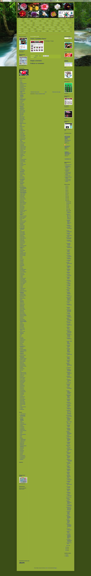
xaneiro (67, 545)
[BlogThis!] (44, 56)
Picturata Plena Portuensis (22, 347)
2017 (66, 199)
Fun (20, 230)
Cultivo (63, 20)
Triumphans (22, 392)
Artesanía (46, 18)
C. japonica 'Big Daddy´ (69, 236)
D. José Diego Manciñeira (22, 171)
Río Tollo (21, 370)
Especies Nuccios (68, 164)
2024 (66, 188)
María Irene (22, 302)
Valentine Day (22, 396)
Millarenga (22, 310)
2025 (66, 187)
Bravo (21, 125)
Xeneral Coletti (22, 404)
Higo (50, 25)
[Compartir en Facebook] (47, 56)
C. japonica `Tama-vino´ (68, 212)
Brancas (19, 20)
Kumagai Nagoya (23, 269)
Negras (58, 27)
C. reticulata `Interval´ (68, 487)
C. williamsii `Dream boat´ (69, 479)
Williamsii (21, 459)
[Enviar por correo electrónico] (43, 56)
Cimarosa (21, 150)
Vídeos (56, 31)
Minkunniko (22, 311)
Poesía (32, 29)
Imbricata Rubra (23, 254)
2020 (66, 194)
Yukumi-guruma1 (23, 406)
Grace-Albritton (22, 234)
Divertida (21, 181)
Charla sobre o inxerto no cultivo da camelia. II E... (69, 299)
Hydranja (21, 251)
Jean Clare (22, 259)
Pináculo (21, 348)
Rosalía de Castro (23, 366)
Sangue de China (23, 372)
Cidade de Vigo (22, 149)
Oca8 (21, 334)
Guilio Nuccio (22, 243)
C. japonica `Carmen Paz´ (69, 305)
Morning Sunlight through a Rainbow (23, 321)
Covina (21, 168)
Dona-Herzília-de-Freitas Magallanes (23, 192)
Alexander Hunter (23, 86)
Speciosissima (22, 381)
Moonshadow (22, 319)
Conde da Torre (22, 161)
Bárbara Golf (22, 126)
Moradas (29, 27)
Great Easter (22, 240)
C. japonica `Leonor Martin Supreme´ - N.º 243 (68, 350)
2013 (66, 550)
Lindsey (21, 287)
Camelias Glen (67, 175)
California (21, 129)
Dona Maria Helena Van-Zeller (23, 190)
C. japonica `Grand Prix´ (68, 281)
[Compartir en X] (45, 56)
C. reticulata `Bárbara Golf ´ (69, 247)
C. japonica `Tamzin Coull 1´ (69, 354)
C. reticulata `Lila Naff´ (68, 285)
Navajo (21, 322)
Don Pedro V (22, 186)
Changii (21, 141)
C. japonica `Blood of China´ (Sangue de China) (68, 222)
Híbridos (21, 438)
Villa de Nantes (22, 399)
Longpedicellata (23, 439)
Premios (46, 29)
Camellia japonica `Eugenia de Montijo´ (68, 502)
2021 (66, 193)
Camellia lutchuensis (68, 436)
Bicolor (67, 18)
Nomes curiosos (66, 27)
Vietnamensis (22, 458)
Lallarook (21, 275)
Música (40, 27)
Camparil (21, 131)
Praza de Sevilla (23, 355)
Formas (25, 25)
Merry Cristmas (22, 309)
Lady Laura (22, 273)
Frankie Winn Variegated (22, 229)
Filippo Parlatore (23, 217)
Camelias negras (68, 290)
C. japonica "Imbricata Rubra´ (68, 470)
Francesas (37, 25)
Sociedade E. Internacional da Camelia (68, 167)
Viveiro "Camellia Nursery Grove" (68, 456)
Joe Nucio (22, 261)
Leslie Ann (22, 284)
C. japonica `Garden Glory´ (68, 346)
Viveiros (50, 31)
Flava (21, 433)
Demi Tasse (22, 176)
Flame (21, 219)
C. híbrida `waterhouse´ (69, 495)
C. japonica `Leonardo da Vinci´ (69, 325)
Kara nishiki (22, 264)
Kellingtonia (22, 265)
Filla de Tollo (22, 218)
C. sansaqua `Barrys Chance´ (68, 400)
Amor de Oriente (23, 88)
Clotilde (21, 156)
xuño (67, 206)
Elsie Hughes (22, 207)
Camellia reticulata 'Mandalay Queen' (68, 517)
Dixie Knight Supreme (22, 183)
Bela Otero (22, 113)
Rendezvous (22, 363)
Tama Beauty (22, 385)
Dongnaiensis (22, 429)
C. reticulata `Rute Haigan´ (69, 241)
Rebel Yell (22, 362)
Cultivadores (56, 20)
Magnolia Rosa (22, 294)
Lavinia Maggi (22, 279)
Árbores (68, 31)
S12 (20, 371)
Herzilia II (21, 244)
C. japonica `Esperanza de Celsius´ (68, 370)
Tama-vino (22, 387)
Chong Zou (22, 144)
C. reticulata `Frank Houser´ (68, 250)
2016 (66, 200)
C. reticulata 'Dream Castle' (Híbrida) (68, 513)
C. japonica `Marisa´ (68, 308)
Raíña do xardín (23, 359)
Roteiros (66, 29)
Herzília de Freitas (23, 245)
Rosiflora (21, 367)
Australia (61, 18)
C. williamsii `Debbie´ (68, 481)
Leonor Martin (22, 283)
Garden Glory (22, 231)
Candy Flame (22, 133)
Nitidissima (22, 444)
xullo (67, 204)
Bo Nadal (21, 120)
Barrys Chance (22, 110)
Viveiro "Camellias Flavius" (68, 453)
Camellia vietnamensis (69, 231)
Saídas (19, 31)
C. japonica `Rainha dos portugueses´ (69, 331)
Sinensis (21, 453)
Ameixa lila (22, 87)
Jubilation (21, 263)
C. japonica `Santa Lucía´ (69, 296)
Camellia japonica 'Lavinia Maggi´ (68, 521)
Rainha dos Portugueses (22, 357)
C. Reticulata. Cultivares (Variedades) (69, 316)
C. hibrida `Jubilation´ (68, 283)
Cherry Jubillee (22, 142)
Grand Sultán (22, 236)
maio (67, 207)
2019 (66, 196)
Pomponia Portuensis (22, 353)
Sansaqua (22, 451)
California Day (22, 130)
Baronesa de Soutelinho (22, 109)
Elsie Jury (21, 205)
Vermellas (44, 31)
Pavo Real (22, 342)
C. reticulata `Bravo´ (68, 253)
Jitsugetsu (22, 260)
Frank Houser (22, 225)
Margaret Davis (22, 298)
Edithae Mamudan (23, 202)
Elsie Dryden (22, 206)
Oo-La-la (21, 337)
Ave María (22, 101)
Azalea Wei (22, 103)
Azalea (21, 102)
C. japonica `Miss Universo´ (68, 328)
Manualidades (21, 27)
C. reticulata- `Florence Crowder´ (68, 244)
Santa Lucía (22, 375)
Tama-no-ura (22, 386)
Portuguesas (39, 29)
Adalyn (21, 82)
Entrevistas (48, 22)
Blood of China (22, 119)
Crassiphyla (22, 169)
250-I (21, 81)
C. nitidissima (68, 367)
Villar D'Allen (22, 400)
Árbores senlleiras (21, 33)
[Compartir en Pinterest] (48, 56)
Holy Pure (21, 249)
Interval (21, 256)
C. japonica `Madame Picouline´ (68, 429)
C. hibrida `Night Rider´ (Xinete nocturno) (69, 342)
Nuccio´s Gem (22, 331)
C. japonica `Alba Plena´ (68, 403)
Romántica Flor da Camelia (68, 238)
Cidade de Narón (23, 146)
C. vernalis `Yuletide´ (68, 313)
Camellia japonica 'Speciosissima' (69, 364)
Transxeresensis (23, 391)
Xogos (62, 31)
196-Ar (21, 79)
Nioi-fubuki (22, 326)
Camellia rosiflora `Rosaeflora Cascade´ (68, 392)
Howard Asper (22, 250)
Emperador (22, 209)
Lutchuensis (22, 289)
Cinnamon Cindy (23, 151)
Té (38, 31)
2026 (66, 186)
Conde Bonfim (22, 160)
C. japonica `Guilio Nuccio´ (68, 278)
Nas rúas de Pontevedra (49, 27)
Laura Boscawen (23, 278)
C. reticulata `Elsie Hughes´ (68, 361)
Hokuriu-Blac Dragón (22, 247)
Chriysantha (22, 145)
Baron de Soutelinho (22, 107)
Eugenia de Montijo (22, 214)
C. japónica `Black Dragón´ (68, 473)
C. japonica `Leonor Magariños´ (68, 293)
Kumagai (21, 268)
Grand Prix (22, 235)
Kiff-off (21, 266)
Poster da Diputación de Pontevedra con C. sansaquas (68, 216)
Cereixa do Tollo (23, 138)
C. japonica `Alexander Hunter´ (68, 405)
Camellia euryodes (68, 499)
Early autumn (22, 201)
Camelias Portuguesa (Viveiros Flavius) (68, 419)
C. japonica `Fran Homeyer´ (68, 532)
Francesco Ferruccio (22, 224)
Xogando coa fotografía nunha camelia (68, 396)
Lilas (66, 25)
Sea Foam (22, 376)
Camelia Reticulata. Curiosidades (69, 319)
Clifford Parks (22, 155)
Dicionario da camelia (39, 22)
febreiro (67, 210)
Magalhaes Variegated (22, 293)
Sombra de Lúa (22, 380)
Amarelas (32, 18)
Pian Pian (21, 344)
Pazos (19, 29)
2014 (66, 548)
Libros (61, 25)
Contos (50, 20)
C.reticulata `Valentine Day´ (68, 463)
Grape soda (22, 239)
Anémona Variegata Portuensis (22, 95)
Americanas (39, 18)
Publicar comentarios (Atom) (40, 93)
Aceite (26, 18)
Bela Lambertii (22, 111)
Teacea (21, 454)
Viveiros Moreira (68, 172)
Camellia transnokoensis (69, 484)
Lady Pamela (22, 274)
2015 (66, 547)
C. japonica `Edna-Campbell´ (68, 466)
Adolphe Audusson (23, 83)
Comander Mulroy (23, 159)
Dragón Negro (22, 195)
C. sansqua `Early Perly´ (68, 258)
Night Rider (22, 324)
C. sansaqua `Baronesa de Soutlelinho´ (69, 540)
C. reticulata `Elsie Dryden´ (69, 228)
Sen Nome (26, 31)
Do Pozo (21, 184)
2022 (66, 191)
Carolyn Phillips (22, 135)
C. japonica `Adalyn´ (68, 233)
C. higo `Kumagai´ (68, 288)
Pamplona (22, 338)
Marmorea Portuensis (22, 301)
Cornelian (21, 165)
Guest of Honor (22, 241)
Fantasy (21, 431)
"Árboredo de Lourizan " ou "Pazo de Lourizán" (69, 335)
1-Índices (20, 18)
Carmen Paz (22, 134)
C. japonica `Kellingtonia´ (69, 226)
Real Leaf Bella (22, 361)
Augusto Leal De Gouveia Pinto (23, 99)
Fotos (30, 25)
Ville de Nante (22, 401)
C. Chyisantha (68, 382)
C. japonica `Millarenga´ (68, 408)
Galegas (43, 25)
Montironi (21, 318)
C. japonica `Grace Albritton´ (68, 357)
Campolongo (27, 20)
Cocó (21, 158)
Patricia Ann (22, 341)
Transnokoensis (23, 456)
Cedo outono (22, 136)
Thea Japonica (22, 390)
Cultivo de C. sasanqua (68, 322)
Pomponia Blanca (23, 349)
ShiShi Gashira (22, 377)
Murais (34, 27)
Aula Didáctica (53, 18)
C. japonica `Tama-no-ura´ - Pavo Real (69, 460)
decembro (68, 201)
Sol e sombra (22, 378)
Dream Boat (22, 196)
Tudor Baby (22, 394)
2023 (66, 190)
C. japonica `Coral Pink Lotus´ (68, 380)
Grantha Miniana (23, 238)
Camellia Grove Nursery (68, 181)
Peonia (21, 343)
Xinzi (21, 405)
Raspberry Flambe (23, 358)
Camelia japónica (23, 424)
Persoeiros (26, 29)
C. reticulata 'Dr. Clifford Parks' (69, 505)
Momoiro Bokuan (23, 314)
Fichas (70, 22)
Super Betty (22, 382)
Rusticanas (22, 450)
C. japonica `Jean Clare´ (68, 275)
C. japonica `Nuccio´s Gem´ (68, 490)
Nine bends (22, 325)
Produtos (53, 29)
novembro (68, 203)
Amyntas (21, 417)
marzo (67, 209)
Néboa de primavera (22, 333)
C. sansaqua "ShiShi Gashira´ (68, 443)
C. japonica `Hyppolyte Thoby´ (68, 266)
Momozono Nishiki (23, 315)
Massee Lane (22, 304)
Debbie (21, 175)
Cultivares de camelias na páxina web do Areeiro (68, 508)
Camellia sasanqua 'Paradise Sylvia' (68, 439)
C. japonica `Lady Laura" (69, 529)
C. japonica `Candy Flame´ (68, 385)
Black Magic (22, 118)
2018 (66, 197)
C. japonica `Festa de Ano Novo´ (69, 449)
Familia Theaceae (23, 430)
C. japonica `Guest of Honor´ (68, 270)
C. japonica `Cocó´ (68, 302)
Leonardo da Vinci (23, 280)
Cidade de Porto (23, 147)
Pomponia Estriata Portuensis (23, 351)
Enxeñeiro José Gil (23, 210)
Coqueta (21, 163)
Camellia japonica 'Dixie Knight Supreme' (68, 433)
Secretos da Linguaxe (67, 171)
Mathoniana (22, 305)
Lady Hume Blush (23, 271)
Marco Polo (22, 296)
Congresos (44, 20)
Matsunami (22, 306)
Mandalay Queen (23, 295)
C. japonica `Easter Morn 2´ (69, 377)
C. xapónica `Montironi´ (68, 493)
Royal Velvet (22, 368)
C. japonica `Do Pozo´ (69, 543)
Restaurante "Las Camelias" (68, 446)
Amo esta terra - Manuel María (69, 416)
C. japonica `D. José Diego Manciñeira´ (68, 310)
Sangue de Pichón (23, 373)
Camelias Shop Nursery (68, 174)
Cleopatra (21, 154)
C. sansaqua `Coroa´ (68, 261)
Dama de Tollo (22, 174)
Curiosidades (20, 22)
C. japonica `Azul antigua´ (69, 388)
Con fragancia (36, 20)
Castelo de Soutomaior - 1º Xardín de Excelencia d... (69, 525)
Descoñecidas (29, 22)
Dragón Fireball (22, 193)
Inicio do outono (23, 255)
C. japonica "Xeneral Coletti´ (68, 426)
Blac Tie (21, 115)
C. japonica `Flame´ (68, 273)
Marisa (21, 299)
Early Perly (22, 200)
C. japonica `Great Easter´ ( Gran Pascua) (69, 373)
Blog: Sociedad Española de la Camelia (67, 137)
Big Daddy (22, 114)
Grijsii (21, 435)
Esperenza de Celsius (22, 212)
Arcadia (21, 97)
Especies (55, 22)
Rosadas (59, 29)
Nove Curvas (22, 327)
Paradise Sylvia (22, 339)
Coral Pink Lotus (23, 164)
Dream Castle (22, 197)
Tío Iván (21, 395)
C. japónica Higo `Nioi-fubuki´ (68, 476)
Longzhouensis (22, 288)
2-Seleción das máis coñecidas (22, 416)
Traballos (33, 31)
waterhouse (22, 409)
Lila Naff (21, 285)
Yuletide (21, 408)
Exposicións (63, 22)
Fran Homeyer (22, 222)
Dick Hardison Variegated (22, 180)
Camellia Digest (68, 179)
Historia (54, 25)
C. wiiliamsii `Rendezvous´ (69, 339)
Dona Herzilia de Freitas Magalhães (23, 188)
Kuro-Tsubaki (22, 270)
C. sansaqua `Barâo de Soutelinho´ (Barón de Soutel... (68, 536)
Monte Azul (22, 316)
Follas (19, 25)
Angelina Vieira (22, 93)
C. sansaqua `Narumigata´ (69, 256)
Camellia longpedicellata (69, 263)
